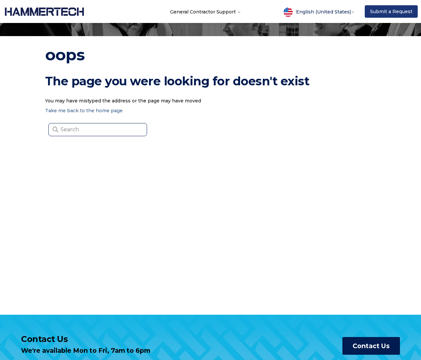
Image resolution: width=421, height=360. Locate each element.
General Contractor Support (203, 11)
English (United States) (323, 12)
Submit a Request (391, 11)
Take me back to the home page (84, 111)
